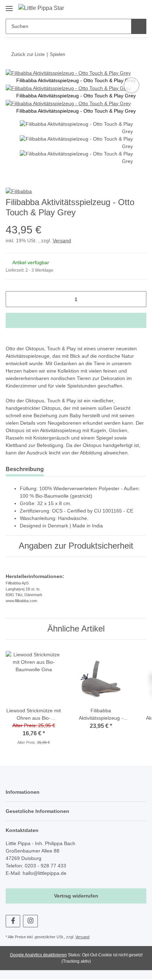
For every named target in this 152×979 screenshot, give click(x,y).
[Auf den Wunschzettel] (131, 85)
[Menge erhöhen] (138, 299)
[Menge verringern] (13, 299)
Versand (62, 240)
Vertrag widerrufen (76, 896)
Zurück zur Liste (28, 54)
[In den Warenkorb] (76, 320)
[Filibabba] (19, 191)
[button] (118, 8)
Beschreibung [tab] (25, 469)
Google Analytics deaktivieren (38, 954)
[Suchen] (138, 26)
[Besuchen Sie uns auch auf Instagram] (30, 921)
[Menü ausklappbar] (9, 5)
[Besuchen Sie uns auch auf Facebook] (13, 921)
